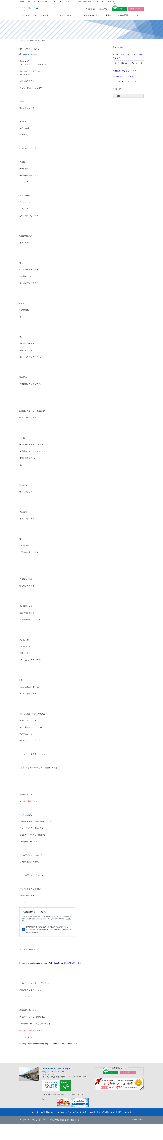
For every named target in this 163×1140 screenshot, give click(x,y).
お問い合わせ (135, 9)
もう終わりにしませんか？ (124, 76)
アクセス (137, 15)
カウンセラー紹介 (63, 15)
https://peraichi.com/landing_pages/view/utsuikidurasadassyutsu (48, 1044)
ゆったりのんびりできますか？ (126, 81)
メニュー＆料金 (42, 15)
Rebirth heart (138, 1119)
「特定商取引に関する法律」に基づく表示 (65, 1120)
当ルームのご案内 (81, 1112)
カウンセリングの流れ (89, 15)
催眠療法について (49, 1112)
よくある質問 (122, 15)
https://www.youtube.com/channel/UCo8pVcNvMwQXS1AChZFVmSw (50, 963)
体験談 (108, 15)
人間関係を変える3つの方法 (124, 71)
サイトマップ (24, 1120)
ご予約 (119, 9)
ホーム (25, 15)
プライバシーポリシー (40, 1120)
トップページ (23, 41)
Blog (31, 41)
